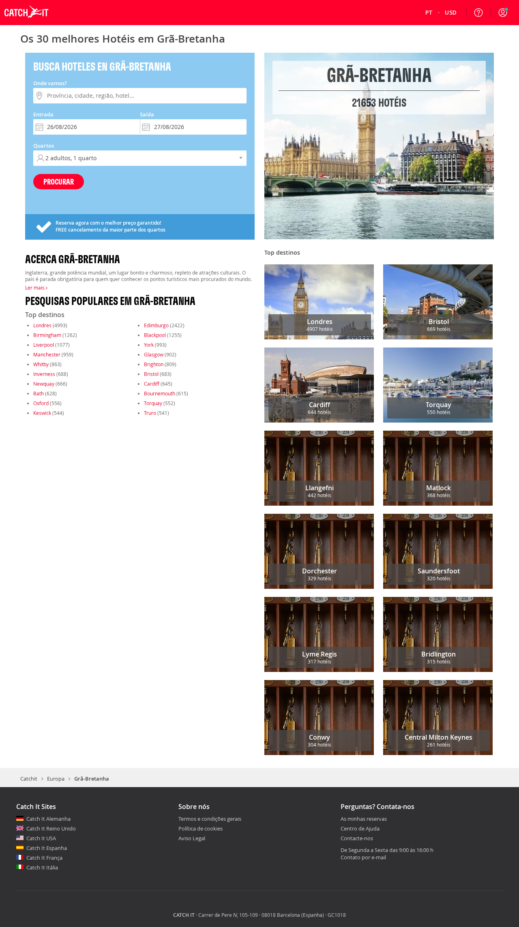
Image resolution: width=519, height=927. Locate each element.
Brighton (153, 364)
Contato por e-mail (363, 857)
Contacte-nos (357, 838)
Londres (42, 325)
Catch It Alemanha (48, 818)
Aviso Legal (191, 838)
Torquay (153, 403)
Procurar (58, 181)
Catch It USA (41, 838)
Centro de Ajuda (360, 829)
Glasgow (153, 354)
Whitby (41, 364)
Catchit (28, 778)
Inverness (44, 374)
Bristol (151, 374)
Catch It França (44, 857)
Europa (55, 778)
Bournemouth (159, 393)
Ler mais (35, 287)
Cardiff (151, 383)
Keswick (42, 413)
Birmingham (47, 335)
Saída (147, 114)
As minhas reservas (364, 819)
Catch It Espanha (46, 848)
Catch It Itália (42, 867)
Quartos (43, 145)
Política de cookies (200, 828)
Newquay (43, 383)
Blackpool (155, 335)
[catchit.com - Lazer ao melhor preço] (26, 23)
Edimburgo (156, 325)
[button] (503, 12)
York (149, 344)
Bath (38, 393)
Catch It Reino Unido (51, 828)
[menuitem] (429, 12)
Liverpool (43, 344)
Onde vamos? (50, 83)
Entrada (43, 114)
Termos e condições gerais (209, 818)
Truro (150, 413)
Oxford (41, 403)
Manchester (46, 354)
